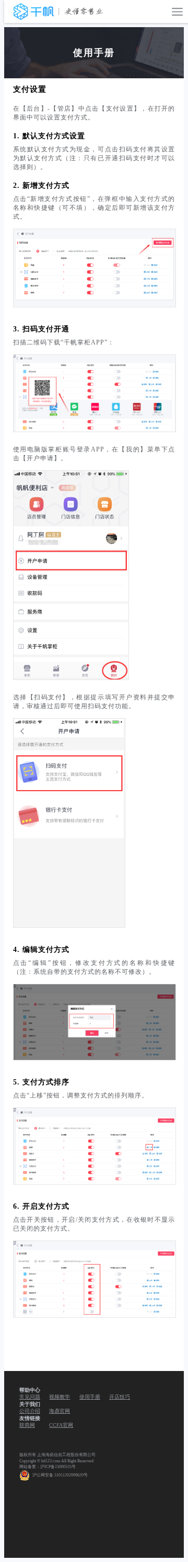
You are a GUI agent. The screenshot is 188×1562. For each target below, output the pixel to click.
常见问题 (29, 1397)
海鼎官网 (59, 1411)
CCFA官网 (61, 1425)
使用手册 (89, 1397)
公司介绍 (29, 1411)
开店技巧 (119, 1397)
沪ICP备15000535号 (58, 1466)
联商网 (27, 1425)
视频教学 (59, 1397)
